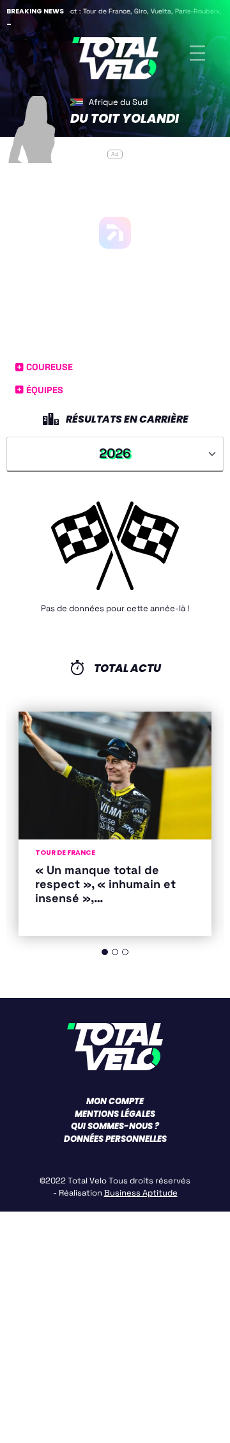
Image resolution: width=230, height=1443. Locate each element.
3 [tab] (125, 952)
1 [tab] (105, 952)
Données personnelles (115, 1139)
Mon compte (115, 1101)
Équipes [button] (43, 390)
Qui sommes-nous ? (115, 1126)
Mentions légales (115, 1114)
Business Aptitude (141, 1192)
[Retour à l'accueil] (115, 53)
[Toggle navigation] (197, 53)
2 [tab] (115, 952)
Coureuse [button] (48, 367)
